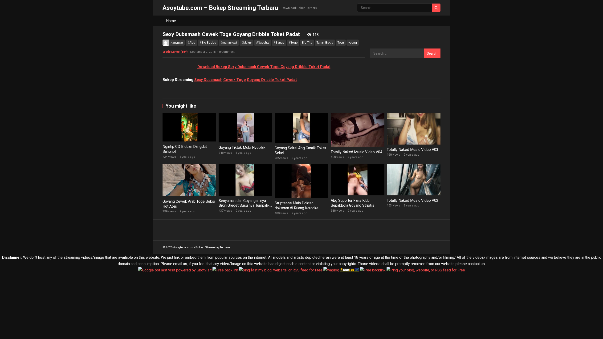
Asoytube (177, 42)
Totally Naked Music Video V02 (412, 200)
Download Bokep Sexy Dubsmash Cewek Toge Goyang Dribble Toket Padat (263, 67)
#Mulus (246, 42)
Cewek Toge (234, 79)
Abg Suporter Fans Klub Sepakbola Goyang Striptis (352, 203)
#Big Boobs (208, 42)
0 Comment (227, 51)
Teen (341, 42)
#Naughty (262, 42)
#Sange (279, 42)
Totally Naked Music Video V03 (412, 149)
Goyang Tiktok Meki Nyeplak (242, 147)
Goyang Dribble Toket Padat (272, 79)
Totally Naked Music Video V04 (356, 152)
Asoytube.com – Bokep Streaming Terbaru (220, 7)
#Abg (191, 42)
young (352, 42)
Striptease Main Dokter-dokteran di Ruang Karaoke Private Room (296, 208)
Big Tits (307, 42)
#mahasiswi (228, 42)
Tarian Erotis (325, 42)
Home (171, 21)
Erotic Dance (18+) (175, 51)
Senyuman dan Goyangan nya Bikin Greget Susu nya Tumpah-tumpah (244, 205)
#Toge (293, 42)
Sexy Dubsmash (208, 79)
